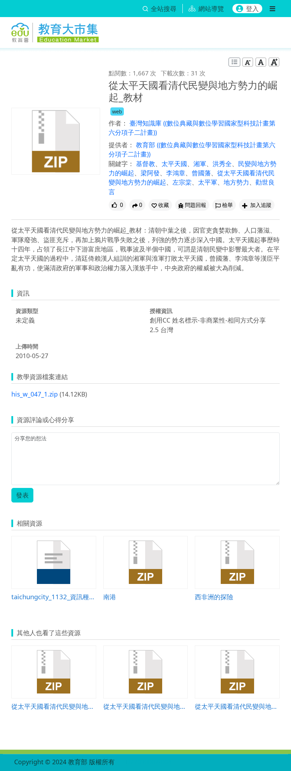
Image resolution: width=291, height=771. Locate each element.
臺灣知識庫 (146, 123)
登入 (252, 8)
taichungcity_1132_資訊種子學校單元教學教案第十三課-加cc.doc (53, 596)
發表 (22, 495)
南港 (109, 596)
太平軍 (207, 182)
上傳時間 (27, 346)
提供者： (121, 144)
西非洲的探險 (214, 596)
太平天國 (174, 163)
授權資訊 (161, 311)
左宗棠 (182, 182)
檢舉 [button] (227, 205)
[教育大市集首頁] (55, 31)
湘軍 (199, 163)
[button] (160, 205)
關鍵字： (121, 163)
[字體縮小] (247, 62)
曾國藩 (201, 173)
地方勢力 (236, 182)
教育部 (146, 144)
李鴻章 (175, 173)
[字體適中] (261, 62)
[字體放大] (274, 62)
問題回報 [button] (195, 205)
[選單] (272, 8)
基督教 (145, 163)
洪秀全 (222, 163)
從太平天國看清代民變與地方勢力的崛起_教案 (53, 706)
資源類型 (27, 311)
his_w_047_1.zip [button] (34, 394)
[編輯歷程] (234, 62)
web (117, 111)
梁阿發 (150, 173)
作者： (118, 123)
